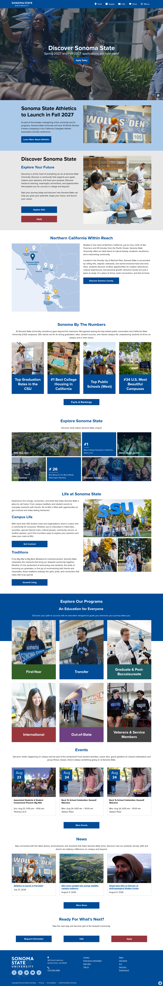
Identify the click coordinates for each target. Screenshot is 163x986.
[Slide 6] (119, 140)
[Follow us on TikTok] (39, 972)
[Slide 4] (111, 140)
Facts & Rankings (81, 402)
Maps (121, 957)
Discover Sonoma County (101, 280)
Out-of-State (81, 734)
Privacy (41, 983)
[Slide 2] (102, 140)
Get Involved (30, 544)
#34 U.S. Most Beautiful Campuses (135, 384)
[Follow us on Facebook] (20, 972)
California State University (67, 983)
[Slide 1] (98, 140)
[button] (160, 983)
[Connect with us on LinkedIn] (26, 972)
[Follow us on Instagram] (14, 972)
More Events (81, 825)
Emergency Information (92, 960)
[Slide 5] (115, 140)
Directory (122, 967)
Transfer (81, 671)
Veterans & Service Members (129, 734)
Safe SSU (87, 964)
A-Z (120, 964)
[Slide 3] (106, 140)
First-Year (33, 671)
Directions (123, 960)
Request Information (33, 938)
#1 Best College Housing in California (64, 384)
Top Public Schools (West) (99, 384)
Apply (39, 219)
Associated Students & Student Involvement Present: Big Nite (28, 801)
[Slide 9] (132, 140)
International (33, 734)
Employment (124, 970)
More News (81, 905)
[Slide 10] (136, 140)
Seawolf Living (30, 582)
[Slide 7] (124, 140)
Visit (81, 938)
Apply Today (81, 60)
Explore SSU (39, 209)
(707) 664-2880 (53, 970)
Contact (86, 957)
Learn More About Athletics (36, 139)
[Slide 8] (128, 140)
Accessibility (51, 983)
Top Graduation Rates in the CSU (28, 384)
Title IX (86, 967)
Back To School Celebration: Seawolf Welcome (78, 801)
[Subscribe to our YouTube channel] (32, 972)
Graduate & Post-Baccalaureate (129, 671)
